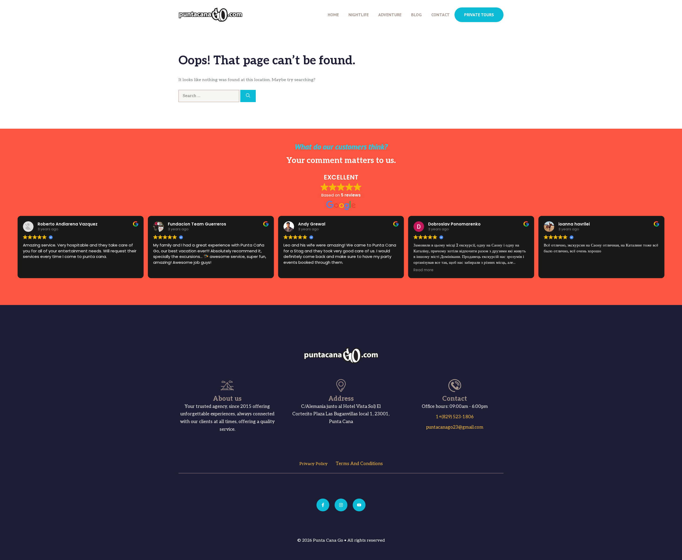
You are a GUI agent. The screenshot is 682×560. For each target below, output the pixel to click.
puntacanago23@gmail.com (454, 427)
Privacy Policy (313, 463)
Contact (440, 14)
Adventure (389, 14)
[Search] (248, 96)
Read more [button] (423, 270)
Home (333, 14)
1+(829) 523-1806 (455, 417)
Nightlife (358, 14)
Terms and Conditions (359, 463)
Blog (416, 14)
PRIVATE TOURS (479, 14)
